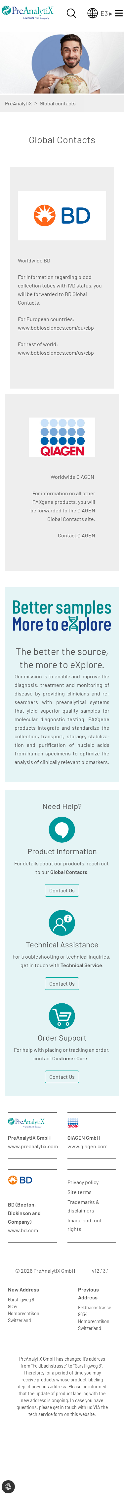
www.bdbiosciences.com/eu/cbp (56, 327)
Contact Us (62, 890)
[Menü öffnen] (118, 13)
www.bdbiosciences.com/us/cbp (56, 352)
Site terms (79, 1192)
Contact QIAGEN (76, 535)
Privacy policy (83, 1182)
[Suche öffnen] (71, 13)
